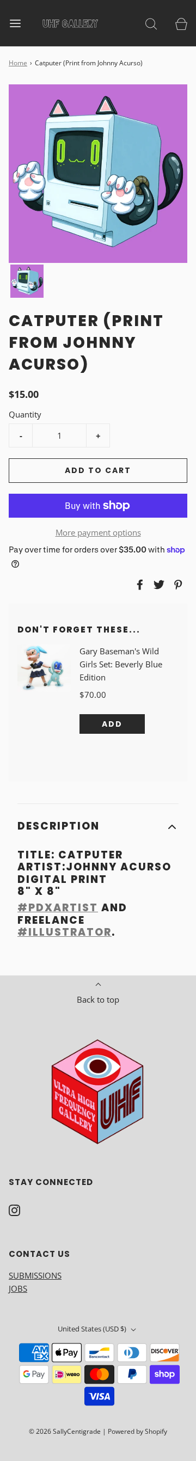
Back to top (98, 999)
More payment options (98, 532)
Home (18, 62)
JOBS (18, 1288)
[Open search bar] (151, 23)
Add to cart (98, 470)
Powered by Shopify (137, 1431)
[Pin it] (176, 584)
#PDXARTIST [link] (57, 907)
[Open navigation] (15, 23)
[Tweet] (157, 584)
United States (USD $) (93, 1329)
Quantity (25, 414)
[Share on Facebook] (138, 584)
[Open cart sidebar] (181, 23)
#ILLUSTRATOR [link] (64, 932)
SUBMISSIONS (35, 1275)
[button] (27, 281)
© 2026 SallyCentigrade (65, 1431)
